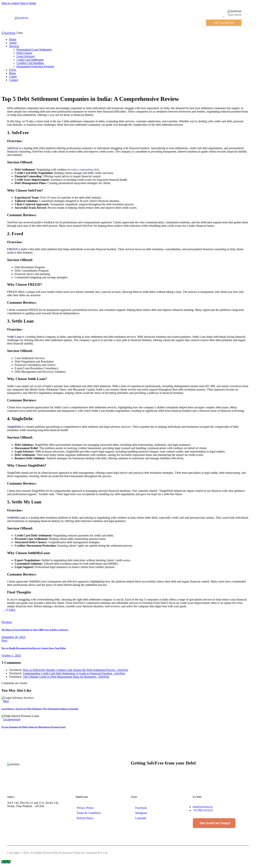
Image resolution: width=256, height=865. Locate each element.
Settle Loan (14, 336)
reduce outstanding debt (85, 169)
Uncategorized (11, 719)
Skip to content (10, 3)
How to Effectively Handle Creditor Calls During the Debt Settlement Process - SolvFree (75, 670)
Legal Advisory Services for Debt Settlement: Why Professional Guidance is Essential (39, 709)
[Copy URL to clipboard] (37, 615)
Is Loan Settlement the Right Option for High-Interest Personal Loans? (33, 727)
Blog (6, 701)
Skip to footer (28, 3)
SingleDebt (14, 426)
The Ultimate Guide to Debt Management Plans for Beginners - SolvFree (66, 676)
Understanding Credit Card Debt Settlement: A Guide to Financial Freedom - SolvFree (74, 673)
